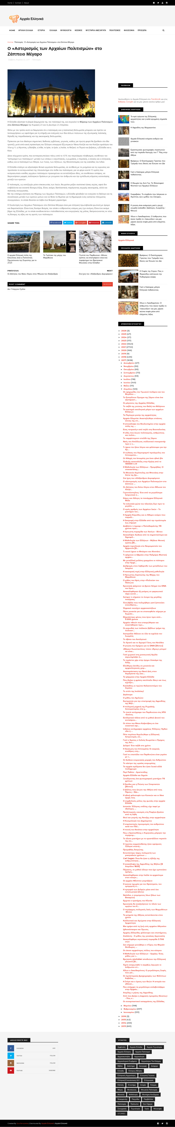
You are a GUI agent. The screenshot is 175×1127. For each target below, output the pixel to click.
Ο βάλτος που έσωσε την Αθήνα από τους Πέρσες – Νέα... (142, 790)
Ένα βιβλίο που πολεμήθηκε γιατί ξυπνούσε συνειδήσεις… (143, 603)
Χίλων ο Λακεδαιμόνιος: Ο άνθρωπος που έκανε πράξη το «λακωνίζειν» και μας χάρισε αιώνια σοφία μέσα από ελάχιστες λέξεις (148, 220)
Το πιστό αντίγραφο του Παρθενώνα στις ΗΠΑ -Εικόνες (144, 713)
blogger (107, 284)
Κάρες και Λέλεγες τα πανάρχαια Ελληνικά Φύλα (142, 499)
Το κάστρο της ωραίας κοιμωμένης (139, 763)
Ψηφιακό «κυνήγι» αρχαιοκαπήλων (139, 608)
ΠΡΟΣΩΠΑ (142, 30)
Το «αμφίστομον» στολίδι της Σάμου (140, 438)
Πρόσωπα (134, 1104)
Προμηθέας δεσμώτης (133, 849)
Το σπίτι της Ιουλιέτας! (133, 691)
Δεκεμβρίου (129, 363)
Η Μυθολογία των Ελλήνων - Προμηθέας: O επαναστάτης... (143, 468)
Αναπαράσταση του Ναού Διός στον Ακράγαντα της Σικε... (140, 672)
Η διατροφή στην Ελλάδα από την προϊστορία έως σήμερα (144, 521)
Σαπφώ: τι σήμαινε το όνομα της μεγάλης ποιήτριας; (142, 598)
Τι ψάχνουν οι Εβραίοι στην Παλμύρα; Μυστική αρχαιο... (145, 556)
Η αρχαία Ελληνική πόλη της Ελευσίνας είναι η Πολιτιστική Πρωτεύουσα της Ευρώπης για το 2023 (22, 259)
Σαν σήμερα (147, 1104)
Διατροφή (143, 1066)
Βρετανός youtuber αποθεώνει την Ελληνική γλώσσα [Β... (144, 960)
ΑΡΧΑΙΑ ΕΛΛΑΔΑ (25, 30)
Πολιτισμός (18, 42)
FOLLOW (52, 1055)
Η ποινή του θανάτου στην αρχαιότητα (141, 829)
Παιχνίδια (135, 1099)
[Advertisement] (142, 60)
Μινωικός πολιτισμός (149, 1090)
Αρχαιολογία (139, 1056)
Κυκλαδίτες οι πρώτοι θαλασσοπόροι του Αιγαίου (142, 687)
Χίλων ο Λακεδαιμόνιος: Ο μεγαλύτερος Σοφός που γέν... (144, 971)
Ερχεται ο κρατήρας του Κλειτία (137, 900)
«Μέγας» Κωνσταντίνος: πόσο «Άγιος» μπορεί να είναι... (144, 650)
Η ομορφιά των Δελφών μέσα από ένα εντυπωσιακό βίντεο (141, 890)
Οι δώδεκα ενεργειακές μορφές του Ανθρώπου (144, 760)
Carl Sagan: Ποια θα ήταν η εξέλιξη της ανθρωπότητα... (141, 859)
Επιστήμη (132, 1085)
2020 (124, 350)
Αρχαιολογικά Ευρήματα (127, 1061)
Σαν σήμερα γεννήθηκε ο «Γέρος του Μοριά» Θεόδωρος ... (144, 946)
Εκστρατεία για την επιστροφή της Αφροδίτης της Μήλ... (144, 702)
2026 (124, 331)
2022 (124, 344)
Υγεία (147, 1109)
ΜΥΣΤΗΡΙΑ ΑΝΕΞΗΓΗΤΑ (96, 30)
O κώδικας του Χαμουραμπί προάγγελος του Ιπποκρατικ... (144, 453)
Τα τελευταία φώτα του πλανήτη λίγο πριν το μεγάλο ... (144, 505)
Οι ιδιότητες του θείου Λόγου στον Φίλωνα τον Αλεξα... (144, 488)
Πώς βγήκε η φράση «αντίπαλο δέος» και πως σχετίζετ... (144, 681)
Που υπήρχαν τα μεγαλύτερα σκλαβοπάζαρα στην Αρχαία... (144, 988)
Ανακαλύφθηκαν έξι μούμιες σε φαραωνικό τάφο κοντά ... (143, 592)
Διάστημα (131, 1066)
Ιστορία (143, 1085)
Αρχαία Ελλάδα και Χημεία (135, 775)
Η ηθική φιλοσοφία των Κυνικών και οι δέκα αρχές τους (143, 796)
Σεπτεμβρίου (130, 372)
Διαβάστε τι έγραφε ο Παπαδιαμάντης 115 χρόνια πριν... (142, 527)
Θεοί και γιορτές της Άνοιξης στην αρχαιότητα (144, 817)
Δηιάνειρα (127, 694)
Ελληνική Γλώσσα (147, 1075)
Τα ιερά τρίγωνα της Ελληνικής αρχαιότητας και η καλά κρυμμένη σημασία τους (149, 119)
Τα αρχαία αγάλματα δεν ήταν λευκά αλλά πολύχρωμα (142, 767)
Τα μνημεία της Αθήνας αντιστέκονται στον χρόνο (143, 916)
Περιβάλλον (148, 1099)
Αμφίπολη (121, 1047)
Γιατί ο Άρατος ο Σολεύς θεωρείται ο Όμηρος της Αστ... (144, 741)
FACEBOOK (20, 1048)
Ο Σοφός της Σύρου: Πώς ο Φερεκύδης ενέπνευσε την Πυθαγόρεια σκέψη (151, 274)
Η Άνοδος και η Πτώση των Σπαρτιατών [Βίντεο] (141, 785)
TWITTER (19, 1056)
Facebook (156, 99)
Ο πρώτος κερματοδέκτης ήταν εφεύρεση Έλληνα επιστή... (142, 845)
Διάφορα (154, 1066)
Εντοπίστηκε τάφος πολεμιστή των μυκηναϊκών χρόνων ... (139, 854)
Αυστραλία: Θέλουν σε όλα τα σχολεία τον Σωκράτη (142, 634)
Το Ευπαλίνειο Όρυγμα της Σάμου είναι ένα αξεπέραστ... (143, 398)
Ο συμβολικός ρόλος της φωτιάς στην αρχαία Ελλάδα (144, 802)
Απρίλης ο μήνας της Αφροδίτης (138, 992)
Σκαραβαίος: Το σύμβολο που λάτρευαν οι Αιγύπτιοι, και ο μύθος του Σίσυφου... (149, 195)
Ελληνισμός (148, 1080)
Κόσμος (153, 1085)
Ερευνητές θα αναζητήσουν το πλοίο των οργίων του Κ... (142, 905)
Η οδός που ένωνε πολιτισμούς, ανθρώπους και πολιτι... (143, 434)
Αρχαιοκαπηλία (124, 1056)
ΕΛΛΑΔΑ (53, 30)
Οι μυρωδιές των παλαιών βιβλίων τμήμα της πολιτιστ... (144, 629)
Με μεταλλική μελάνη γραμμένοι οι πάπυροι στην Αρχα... (143, 561)
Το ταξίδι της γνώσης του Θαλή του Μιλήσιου (144, 406)
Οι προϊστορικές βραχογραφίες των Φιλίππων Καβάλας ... (144, 977)
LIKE (53, 1048)
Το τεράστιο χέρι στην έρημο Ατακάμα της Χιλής (142, 661)
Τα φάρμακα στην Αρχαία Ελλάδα (138, 677)
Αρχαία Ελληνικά (126, 240)
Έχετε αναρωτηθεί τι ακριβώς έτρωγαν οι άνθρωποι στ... (142, 966)
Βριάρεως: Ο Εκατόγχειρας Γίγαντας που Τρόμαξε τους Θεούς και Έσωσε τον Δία (148, 162)
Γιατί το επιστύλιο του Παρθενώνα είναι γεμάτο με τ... (145, 755)
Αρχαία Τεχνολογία (154, 1047)
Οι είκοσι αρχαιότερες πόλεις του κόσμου (142, 950)
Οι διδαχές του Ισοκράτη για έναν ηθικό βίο (143, 458)
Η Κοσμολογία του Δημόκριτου (137, 821)
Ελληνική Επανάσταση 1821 (129, 1080)
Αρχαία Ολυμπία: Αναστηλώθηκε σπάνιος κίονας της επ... (142, 419)
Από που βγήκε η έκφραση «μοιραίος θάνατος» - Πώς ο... (145, 997)
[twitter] (158, 3)
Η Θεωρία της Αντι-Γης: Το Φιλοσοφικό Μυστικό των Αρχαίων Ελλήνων (147, 184)
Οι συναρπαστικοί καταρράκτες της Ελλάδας (143, 1001)
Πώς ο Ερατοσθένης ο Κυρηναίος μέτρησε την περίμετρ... (144, 834)
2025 (124, 334)
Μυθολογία (133, 1094)
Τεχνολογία (135, 1109)
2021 (123, 347)
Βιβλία (120, 1066)
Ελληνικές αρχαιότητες (127, 1075)
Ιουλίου (127, 379)
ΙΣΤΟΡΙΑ (41, 30)
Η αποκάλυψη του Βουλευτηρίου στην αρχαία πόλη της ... (144, 425)
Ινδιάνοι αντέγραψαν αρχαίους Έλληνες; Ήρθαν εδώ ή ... (145, 730)
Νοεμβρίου (129, 366)
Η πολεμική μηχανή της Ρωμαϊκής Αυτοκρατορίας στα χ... (139, 707)
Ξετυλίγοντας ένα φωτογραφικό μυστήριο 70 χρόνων (144, 779)
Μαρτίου (128, 1005)
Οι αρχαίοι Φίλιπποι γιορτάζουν (137, 880)
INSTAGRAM (20, 1063)
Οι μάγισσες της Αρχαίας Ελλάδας (138, 403)
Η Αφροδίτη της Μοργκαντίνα (143, 127)
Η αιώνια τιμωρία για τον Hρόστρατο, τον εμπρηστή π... (142, 885)
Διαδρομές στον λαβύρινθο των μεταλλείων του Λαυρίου (145, 567)
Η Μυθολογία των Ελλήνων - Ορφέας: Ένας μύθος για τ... (143, 954)
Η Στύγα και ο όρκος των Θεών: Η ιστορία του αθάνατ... (144, 982)
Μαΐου (127, 385)
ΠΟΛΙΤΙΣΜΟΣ (114, 30)
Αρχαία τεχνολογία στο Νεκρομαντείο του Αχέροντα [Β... (142, 547)
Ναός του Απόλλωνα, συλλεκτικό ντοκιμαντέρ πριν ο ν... (144, 442)
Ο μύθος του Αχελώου (133, 698)
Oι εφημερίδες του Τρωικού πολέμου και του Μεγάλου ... (144, 393)
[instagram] (166, 3)
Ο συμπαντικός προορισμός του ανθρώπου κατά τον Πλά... (143, 825)
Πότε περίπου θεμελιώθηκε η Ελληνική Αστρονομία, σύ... (141, 735)
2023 (124, 340)
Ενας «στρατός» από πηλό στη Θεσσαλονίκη (144, 429)
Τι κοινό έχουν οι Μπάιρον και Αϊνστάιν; (141, 551)
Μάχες (120, 1090)
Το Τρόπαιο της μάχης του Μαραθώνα (54, 256)
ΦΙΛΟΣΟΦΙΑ (129, 30)
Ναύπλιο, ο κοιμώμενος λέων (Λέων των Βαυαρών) (141, 896)
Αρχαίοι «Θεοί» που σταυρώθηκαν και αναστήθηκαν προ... (141, 623)
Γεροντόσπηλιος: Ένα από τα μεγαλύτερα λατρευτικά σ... (142, 493)
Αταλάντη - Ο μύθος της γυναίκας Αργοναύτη (144, 936)
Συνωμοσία (122, 1109)
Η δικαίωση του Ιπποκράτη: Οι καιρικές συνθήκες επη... (141, 750)
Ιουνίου (127, 382)
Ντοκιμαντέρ (122, 1099)
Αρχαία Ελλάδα (136, 1047)
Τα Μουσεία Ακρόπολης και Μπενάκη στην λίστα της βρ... (143, 473)
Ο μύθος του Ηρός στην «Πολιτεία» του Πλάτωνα (141, 581)
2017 (124, 360)
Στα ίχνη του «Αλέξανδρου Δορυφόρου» (141, 478)
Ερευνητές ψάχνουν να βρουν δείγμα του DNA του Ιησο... (144, 587)
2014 (124, 1023)
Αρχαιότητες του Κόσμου (151, 1061)
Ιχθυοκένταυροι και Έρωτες (135, 929)
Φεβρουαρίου (130, 1009)
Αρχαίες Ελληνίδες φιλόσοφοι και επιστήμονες (145, 932)
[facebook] (154, 3)
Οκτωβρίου (129, 369)
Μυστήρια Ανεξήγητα (150, 1094)
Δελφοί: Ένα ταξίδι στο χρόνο (137, 745)
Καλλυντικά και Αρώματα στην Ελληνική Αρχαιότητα (142, 921)
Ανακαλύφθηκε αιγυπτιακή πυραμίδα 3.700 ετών (143, 940)
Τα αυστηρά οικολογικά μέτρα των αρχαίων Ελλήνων (143, 410)
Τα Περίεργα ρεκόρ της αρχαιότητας (139, 415)
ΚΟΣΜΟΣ (78, 30)
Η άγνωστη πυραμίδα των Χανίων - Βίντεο (143, 531)
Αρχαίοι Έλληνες (124, 1052)
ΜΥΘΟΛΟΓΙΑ (65, 30)
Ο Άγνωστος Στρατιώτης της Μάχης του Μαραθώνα (141, 576)
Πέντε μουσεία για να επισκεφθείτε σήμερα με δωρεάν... (144, 612)
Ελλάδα (121, 1071)
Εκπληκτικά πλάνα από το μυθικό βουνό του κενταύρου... (143, 718)
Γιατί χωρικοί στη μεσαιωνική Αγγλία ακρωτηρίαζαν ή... (140, 655)
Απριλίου (128, 389)
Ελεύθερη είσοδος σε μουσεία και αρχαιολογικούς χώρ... (138, 666)
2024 (124, 337)
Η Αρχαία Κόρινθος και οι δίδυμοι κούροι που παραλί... (144, 516)
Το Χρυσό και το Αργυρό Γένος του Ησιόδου (143, 642)
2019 (124, 353)
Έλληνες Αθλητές (135, 1071)
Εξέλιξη (121, 1085)
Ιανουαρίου (129, 1012)
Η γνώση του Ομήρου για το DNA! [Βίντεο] (143, 645)
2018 (124, 357)
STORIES (121, 1113)
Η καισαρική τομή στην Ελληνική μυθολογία (143, 571)
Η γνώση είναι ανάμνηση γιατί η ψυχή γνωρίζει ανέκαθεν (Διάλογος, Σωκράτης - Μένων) (148, 208)
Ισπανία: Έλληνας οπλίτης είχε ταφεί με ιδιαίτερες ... (141, 807)
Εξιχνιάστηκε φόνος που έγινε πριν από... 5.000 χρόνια (142, 618)
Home (10, 3)
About (26, 3)
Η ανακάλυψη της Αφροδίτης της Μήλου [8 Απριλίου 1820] (143, 865)
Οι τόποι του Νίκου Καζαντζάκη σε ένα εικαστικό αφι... (140, 724)
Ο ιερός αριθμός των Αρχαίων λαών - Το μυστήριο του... (142, 510)
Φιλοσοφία (157, 1109)
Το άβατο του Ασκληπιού (134, 639)
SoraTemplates (22, 1123)
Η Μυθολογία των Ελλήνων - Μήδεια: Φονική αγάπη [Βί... (144, 541)
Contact (18, 3)
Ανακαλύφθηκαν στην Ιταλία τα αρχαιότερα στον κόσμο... (143, 876)
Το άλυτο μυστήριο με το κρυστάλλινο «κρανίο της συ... (145, 839)
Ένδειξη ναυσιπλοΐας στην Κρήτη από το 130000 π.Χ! (142, 462)
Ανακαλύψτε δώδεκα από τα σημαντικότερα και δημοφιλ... (145, 536)
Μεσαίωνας (131, 1090)
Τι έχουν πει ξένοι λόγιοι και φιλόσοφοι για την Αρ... (145, 448)
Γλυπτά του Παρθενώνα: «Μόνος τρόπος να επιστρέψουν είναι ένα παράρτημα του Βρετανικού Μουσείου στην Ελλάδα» (93, 259)
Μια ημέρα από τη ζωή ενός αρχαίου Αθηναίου (144, 926)
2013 (123, 1026)
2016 (124, 1016)
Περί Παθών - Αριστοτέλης (135, 772)
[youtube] (162, 3)
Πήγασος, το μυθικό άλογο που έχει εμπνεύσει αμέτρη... (145, 870)
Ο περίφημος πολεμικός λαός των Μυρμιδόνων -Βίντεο (145, 910)
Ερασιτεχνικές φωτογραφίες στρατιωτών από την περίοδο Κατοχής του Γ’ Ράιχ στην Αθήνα (149, 152)
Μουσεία (121, 1094)
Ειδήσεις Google (125, 102)
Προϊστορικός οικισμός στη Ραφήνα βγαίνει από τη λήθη (143, 813)
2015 (123, 1019)
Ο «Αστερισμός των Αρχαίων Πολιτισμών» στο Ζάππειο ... (145, 482)
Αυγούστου (129, 376)
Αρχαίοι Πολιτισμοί (142, 1052)
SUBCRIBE (52, 1070)
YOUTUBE (20, 1070)
